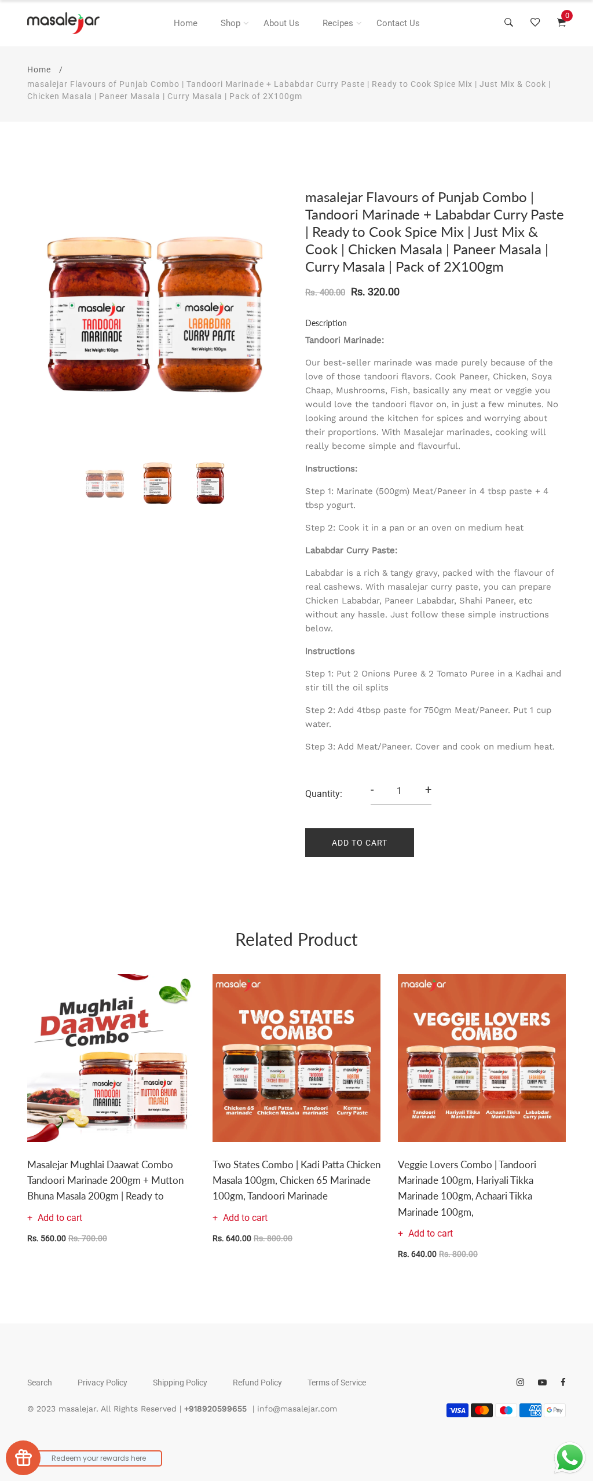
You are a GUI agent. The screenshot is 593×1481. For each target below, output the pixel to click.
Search (39, 1382)
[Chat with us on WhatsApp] (570, 1458)
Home (185, 23)
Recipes (338, 23)
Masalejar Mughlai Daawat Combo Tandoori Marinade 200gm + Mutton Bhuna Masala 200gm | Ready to (105, 1180)
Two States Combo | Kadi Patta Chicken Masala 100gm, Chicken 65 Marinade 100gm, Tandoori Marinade (296, 1180)
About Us (281, 23)
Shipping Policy (180, 1382)
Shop (230, 23)
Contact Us (398, 23)
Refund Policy (257, 1382)
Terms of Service (337, 1382)
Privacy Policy (102, 1382)
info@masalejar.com (297, 1408)
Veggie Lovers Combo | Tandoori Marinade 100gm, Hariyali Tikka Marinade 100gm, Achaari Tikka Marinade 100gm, (467, 1188)
